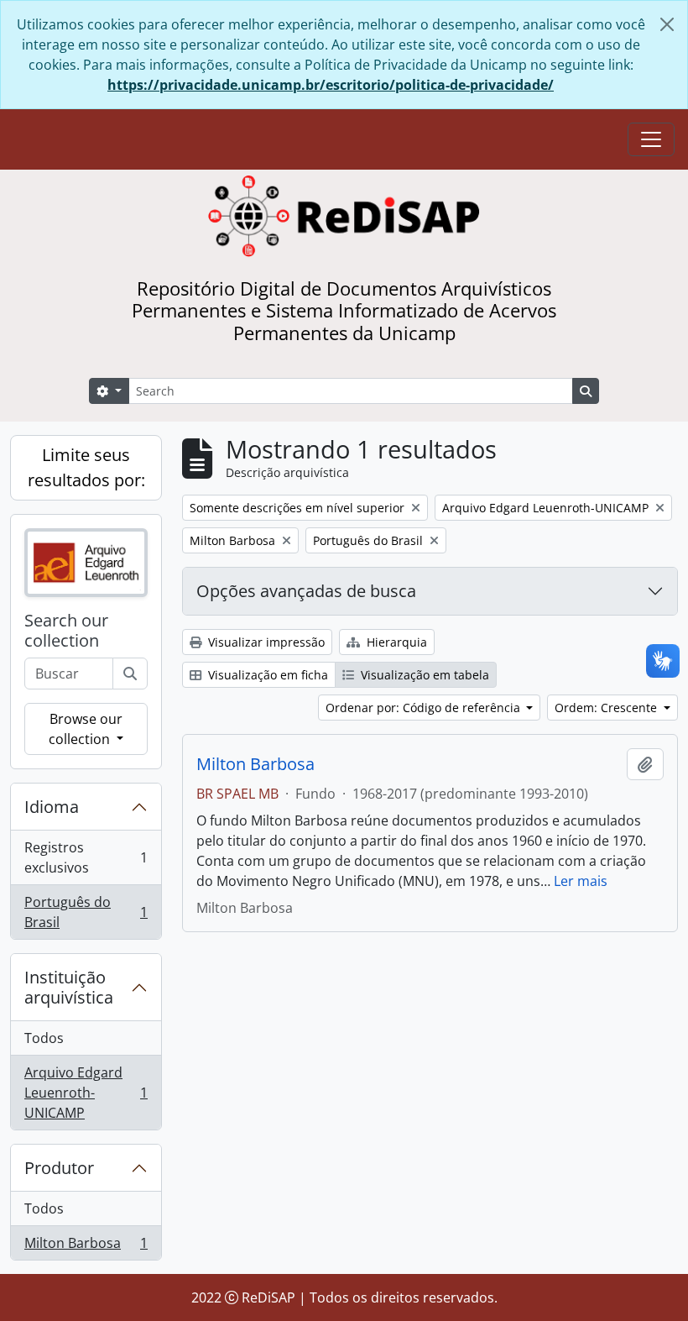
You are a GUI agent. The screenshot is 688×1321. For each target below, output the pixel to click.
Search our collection (66, 631)
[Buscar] (130, 673)
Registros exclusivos (85, 857)
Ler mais (580, 881)
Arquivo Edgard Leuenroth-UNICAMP (85, 1092)
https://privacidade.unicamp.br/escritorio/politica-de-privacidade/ (330, 85)
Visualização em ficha (266, 675)
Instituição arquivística (68, 987)
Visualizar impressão (265, 642)
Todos (44, 1038)
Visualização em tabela (423, 675)
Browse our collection (85, 729)
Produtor (59, 1167)
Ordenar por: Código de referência (425, 708)
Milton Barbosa (85, 1247)
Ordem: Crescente (607, 708)
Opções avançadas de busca (306, 590)
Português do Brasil (85, 912)
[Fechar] (667, 24)
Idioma (51, 806)
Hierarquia (395, 642)
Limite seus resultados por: (86, 467)
